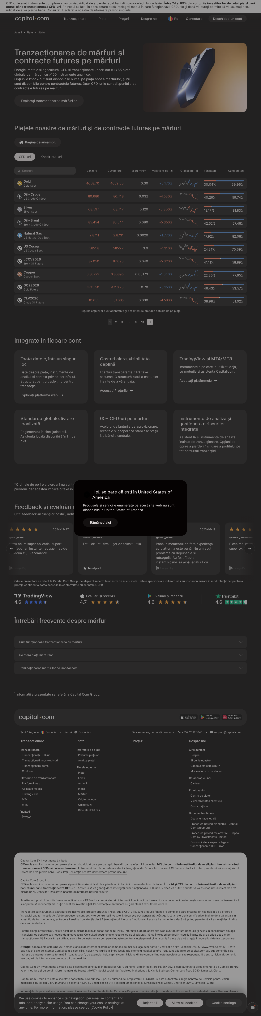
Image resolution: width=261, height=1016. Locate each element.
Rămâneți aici (100, 522)
